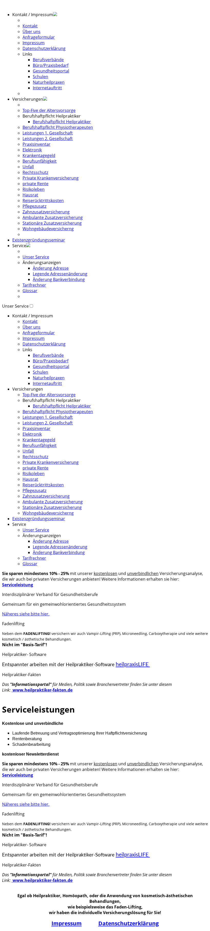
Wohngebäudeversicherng (48, 229)
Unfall (28, 167)
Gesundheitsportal (51, 71)
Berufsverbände (48, 59)
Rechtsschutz (35, 172)
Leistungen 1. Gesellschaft (48, 133)
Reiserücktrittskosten (43, 200)
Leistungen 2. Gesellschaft (48, 138)
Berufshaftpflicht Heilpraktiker (62, 121)
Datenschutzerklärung (44, 48)
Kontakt (30, 26)
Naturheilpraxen (49, 82)
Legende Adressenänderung (60, 274)
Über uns (31, 31)
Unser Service (36, 257)
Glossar (30, 291)
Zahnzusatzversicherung (46, 212)
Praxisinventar (36, 144)
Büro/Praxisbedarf (50, 65)
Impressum (34, 43)
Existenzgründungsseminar (38, 240)
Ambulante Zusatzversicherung (53, 217)
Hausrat (30, 195)
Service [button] (19, 524)
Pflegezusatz (34, 206)
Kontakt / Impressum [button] (32, 14)
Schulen (40, 76)
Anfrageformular (39, 37)
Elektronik (32, 150)
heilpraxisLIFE (133, 664)
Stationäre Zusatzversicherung (52, 223)
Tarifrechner (34, 285)
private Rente (35, 183)
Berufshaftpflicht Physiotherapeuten (58, 127)
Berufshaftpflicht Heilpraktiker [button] (52, 116)
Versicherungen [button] (27, 99)
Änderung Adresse (51, 268)
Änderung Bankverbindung (59, 279)
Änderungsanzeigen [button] (42, 262)
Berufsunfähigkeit (40, 161)
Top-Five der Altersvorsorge (49, 110)
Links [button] (27, 54)
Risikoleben (34, 189)
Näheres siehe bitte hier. (25, 614)
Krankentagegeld (39, 155)
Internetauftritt (47, 88)
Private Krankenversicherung (51, 178)
